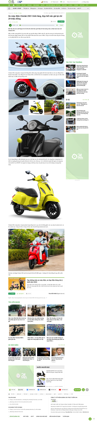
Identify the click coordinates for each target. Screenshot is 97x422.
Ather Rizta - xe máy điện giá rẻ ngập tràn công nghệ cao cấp (36, 338)
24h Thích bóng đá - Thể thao (53, 5)
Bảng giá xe (33, 8)
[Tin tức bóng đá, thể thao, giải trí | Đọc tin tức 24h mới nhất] (11, 1)
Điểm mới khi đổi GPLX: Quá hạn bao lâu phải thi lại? (82, 128)
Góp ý (32, 416)
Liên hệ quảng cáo (15, 416)
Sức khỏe (64, 5)
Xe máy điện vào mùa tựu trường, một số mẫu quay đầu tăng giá (14, 359)
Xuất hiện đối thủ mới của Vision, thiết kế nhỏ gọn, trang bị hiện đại (54, 371)
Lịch (64, 2)
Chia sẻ (62, 21)
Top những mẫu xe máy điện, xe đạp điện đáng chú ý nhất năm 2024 (45, 281)
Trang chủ (10, 13)
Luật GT (79, 8)
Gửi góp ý (21, 293)
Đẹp (55, 394)
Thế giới (76, 5)
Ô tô (87, 5)
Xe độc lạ (64, 8)
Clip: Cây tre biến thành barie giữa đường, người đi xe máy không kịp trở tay (54, 380)
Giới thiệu (25, 416)
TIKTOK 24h (53, 389)
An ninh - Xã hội (33, 394)
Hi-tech (70, 5)
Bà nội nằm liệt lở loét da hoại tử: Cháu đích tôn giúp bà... (57, 359)
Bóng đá (29, 5)
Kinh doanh (36, 5)
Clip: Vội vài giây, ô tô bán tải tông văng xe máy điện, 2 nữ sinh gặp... (54, 319)
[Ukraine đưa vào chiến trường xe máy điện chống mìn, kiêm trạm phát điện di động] (36, 310)
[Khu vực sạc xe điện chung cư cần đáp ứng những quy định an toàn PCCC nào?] (55, 330)
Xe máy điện (57, 8)
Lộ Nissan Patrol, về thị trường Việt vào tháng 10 (82, 119)
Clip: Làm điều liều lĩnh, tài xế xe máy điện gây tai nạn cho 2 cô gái (17, 319)
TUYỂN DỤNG (66, 416)
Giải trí (42, 5)
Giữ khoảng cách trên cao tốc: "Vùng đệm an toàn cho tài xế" (82, 104)
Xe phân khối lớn (48, 8)
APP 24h (13, 389)
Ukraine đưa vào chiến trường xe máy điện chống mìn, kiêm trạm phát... (36, 319)
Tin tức (18, 5)
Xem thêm (60, 345)
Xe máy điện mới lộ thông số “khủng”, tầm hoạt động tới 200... (43, 359)
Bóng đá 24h (43, 389)
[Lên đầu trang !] (93, 418)
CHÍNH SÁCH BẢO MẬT (41, 416)
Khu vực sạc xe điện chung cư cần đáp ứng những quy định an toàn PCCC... (55, 339)
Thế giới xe (26, 8)
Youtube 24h (65, 389)
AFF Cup (24, 5)
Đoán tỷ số (55, 2)
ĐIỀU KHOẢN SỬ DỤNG (54, 416)
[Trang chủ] (10, 8)
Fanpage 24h (32, 389)
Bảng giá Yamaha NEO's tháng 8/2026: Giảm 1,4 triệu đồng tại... (28, 359)
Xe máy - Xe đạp (17, 8)
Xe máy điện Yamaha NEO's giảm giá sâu (15, 338)
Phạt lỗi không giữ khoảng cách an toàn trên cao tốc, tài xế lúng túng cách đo (83, 112)
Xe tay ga (40, 8)
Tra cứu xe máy (72, 8)
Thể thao (82, 5)
